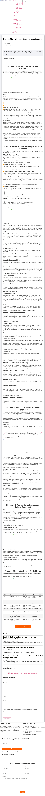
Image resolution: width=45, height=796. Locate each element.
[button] (16, 16)
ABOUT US (15, 12)
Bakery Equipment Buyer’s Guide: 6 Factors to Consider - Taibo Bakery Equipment (22, 673)
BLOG (14, 13)
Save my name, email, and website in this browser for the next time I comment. (20, 709)
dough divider (36, 432)
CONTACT (15, 15)
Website (5, 705)
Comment (5, 682)
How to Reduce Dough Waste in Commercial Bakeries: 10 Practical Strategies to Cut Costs (23, 657)
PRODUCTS (15, 6)
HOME (14, 0)
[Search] (23, 3)
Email (4, 700)
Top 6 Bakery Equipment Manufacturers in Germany (18, 647)
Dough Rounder (19, 8)
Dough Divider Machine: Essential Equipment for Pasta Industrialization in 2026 (19, 638)
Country (24, 766)
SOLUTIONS (15, 2)
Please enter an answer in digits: (10, 711)
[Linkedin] (4, 735)
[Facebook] (1, 735)
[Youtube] (7, 735)
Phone (3, 771)
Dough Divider (19, 7)
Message (4, 776)
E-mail (24, 771)
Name (4, 696)
